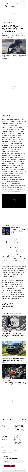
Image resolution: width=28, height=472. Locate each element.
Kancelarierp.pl (17, 440)
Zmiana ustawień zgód (19, 426)
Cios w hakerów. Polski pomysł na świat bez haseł (18, 231)
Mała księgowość (18, 439)
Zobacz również (5, 313)
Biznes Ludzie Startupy (7, 22)
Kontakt (4, 426)
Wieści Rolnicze (17, 442)
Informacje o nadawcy (19, 429)
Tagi (23, 313)
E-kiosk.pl (16, 435)
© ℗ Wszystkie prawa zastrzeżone (10, 304)
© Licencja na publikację (7, 303)
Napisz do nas (5, 428)
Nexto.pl (16, 437)
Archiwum (4, 439)
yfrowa (12, 6)
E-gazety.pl (16, 436)
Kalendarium (17, 450)
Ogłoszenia (4, 436)
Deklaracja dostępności (19, 430)
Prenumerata (5, 437)
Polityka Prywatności (18, 425)
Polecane (12, 313)
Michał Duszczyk (6, 115)
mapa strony (5, 450)
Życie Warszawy (17, 443)
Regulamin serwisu (18, 428)
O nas (3, 425)
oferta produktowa (6, 452)
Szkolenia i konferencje (7, 447)
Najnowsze (18, 313)
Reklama (4, 435)
